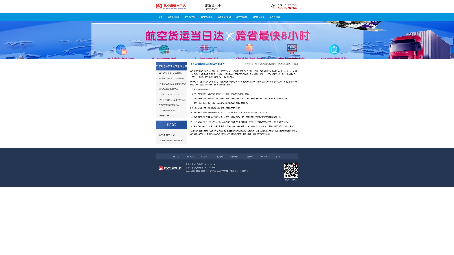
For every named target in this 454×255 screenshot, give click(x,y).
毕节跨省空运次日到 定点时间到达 (171, 78)
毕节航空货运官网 (213, 171)
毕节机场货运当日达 (197, 71)
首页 (160, 17)
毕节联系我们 (275, 17)
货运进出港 (234, 156)
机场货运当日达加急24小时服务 (288, 64)
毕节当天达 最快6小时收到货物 (170, 73)
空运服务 (249, 156)
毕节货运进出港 (224, 17)
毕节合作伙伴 (164, 115)
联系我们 (277, 156)
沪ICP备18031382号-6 (238, 171)
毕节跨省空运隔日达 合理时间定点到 (172, 84)
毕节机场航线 (173, 17)
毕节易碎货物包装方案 (167, 110)
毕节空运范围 (206, 17)
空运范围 (219, 156)
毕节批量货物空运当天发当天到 (170, 94)
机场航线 (190, 156)
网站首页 (176, 156)
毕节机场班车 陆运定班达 (168, 89)
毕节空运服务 (242, 17)
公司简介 (204, 156)
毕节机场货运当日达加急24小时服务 (172, 99)
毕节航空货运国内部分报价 (169, 105)
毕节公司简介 (190, 17)
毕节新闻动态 (258, 17)
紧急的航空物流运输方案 (267, 64)
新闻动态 (263, 156)
